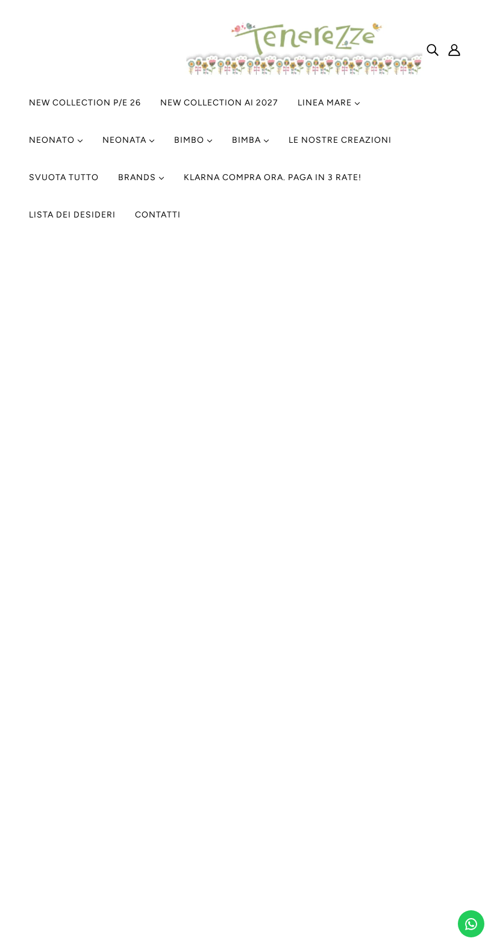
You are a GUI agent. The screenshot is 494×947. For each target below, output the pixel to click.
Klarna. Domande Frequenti (388, 631)
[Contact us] (471, 923)
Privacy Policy (213, 602)
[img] (432, 49)
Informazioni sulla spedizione (392, 573)
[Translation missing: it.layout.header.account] (454, 49)
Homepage (196, 406)
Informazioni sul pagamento (389, 616)
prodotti (374, 406)
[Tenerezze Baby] (303, 75)
